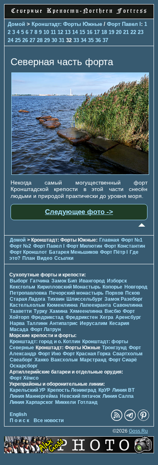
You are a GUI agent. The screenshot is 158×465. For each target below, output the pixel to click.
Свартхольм (128, 354)
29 (47, 40)
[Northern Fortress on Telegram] (130, 419)
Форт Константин (124, 246)
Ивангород (92, 281)
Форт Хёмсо (24, 378)
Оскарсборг (24, 366)
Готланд (88, 402)
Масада (19, 329)
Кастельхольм (27, 305)
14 (75, 32)
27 (32, 40)
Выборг (19, 281)
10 (46, 32)
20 (119, 32)
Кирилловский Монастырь (68, 287)
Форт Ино (49, 354)
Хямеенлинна (86, 311)
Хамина (58, 311)
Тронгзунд (114, 347)
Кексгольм (22, 287)
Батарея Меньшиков (73, 252)
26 (25, 40)
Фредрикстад (47, 317)
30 (54, 40)
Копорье (112, 287)
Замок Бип (64, 281)
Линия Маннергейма (34, 396)
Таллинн (37, 323)
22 (133, 32)
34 (83, 40)
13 (67, 32)
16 (89, 32)
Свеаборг (21, 360)
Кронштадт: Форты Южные (67, 24)
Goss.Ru (138, 431)
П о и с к (19, 420)
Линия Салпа (118, 396)
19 (111, 32)
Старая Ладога (27, 299)
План (28, 258)
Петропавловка (28, 293)
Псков (132, 293)
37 (105, 40)
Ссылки (63, 258)
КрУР (104, 390)
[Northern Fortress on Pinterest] (143, 419)
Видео (44, 258)
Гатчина (39, 281)
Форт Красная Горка (87, 354)
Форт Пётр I (114, 252)
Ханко (41, 360)
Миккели (65, 402)
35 (91, 40)
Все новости (49, 420)
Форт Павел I (124, 24)
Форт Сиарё (123, 360)
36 (98, 40)
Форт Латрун (45, 329)
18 (104, 32)
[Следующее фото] (80, 173)
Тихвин (55, 299)
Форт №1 (132, 240)
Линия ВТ (123, 390)
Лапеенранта (95, 305)
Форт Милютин (84, 246)
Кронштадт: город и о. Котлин (45, 341)
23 (140, 32)
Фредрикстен (82, 317)
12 (60, 32)
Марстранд (93, 360)
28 (40, 40)
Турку (40, 311)
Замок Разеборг (124, 299)
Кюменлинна (62, 305)
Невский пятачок (80, 396)
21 (126, 32)
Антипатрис (63, 323)
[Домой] (79, 14)
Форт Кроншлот (28, 252)
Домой (16, 24)
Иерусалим (93, 323)
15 (82, 32)
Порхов (114, 293)
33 (76, 40)
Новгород (135, 287)
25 (18, 40)
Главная (109, 240)
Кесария (119, 323)
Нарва (17, 323)
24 (10, 40)
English (18, 414)
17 (97, 32)
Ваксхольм (64, 360)
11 (53, 32)
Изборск (117, 281)
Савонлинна (128, 305)
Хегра (106, 317)
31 (61, 40)
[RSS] (116, 419)
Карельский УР (27, 390)
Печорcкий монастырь (76, 293)
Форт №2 (20, 246)
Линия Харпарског (31, 402)
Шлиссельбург (84, 299)
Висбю (113, 311)
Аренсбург (128, 317)
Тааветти (21, 311)
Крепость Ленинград (71, 390)
